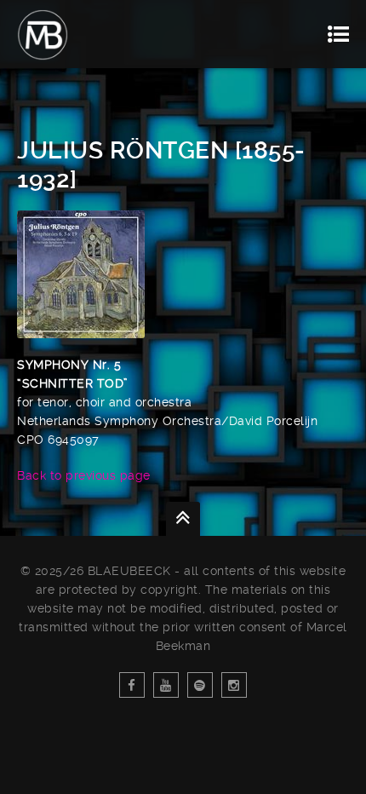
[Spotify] (200, 685)
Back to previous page (84, 475)
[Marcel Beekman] (42, 34)
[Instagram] (234, 685)
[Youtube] (166, 685)
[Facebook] (132, 685)
